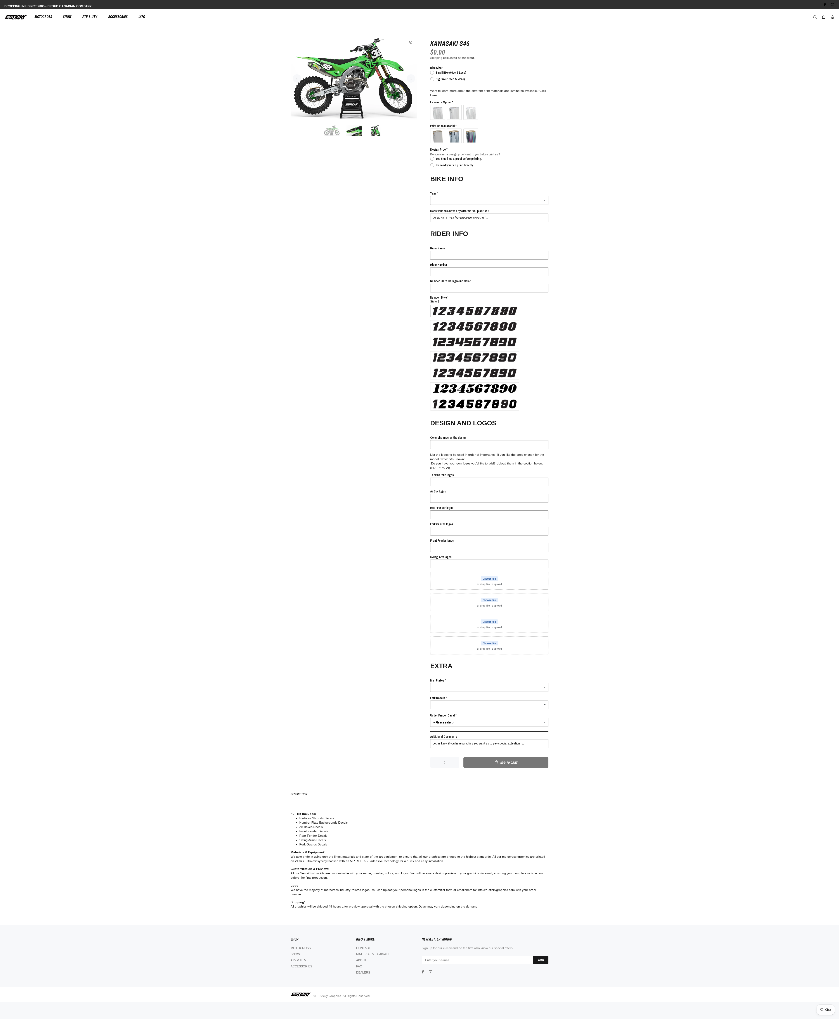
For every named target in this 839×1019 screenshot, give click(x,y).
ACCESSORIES (301, 966)
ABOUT (361, 960)
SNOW (295, 954)
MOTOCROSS (301, 948)
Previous (297, 78)
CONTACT (363, 948)
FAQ (359, 966)
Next (411, 78)
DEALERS (363, 972)
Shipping (436, 57)
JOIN (540, 960)
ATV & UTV (298, 960)
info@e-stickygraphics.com (496, 890)
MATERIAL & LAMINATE (373, 954)
